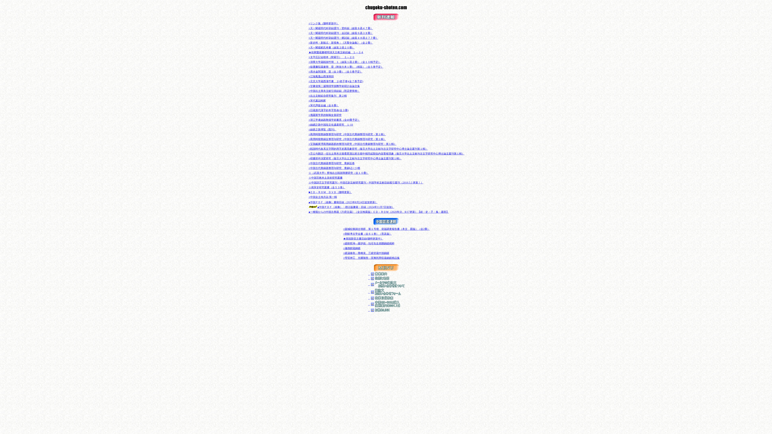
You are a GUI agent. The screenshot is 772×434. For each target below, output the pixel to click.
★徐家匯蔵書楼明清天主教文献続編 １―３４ (336, 52)
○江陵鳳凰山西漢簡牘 (321, 76)
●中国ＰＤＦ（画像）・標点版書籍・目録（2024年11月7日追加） (355, 207)
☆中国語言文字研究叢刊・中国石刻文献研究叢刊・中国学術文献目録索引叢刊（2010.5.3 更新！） (366, 182)
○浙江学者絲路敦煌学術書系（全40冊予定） (334, 119)
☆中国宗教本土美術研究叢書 (326, 177)
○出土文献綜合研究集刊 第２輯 (328, 95)
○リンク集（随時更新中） (324, 23)
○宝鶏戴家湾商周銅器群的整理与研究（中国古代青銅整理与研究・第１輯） (352, 143)
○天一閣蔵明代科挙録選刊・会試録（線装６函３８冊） (341, 33)
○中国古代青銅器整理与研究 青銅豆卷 (332, 163)
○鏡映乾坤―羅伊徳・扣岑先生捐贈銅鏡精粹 (368, 243)
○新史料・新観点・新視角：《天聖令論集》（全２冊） (341, 42)
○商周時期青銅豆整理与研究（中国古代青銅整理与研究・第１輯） (347, 139)
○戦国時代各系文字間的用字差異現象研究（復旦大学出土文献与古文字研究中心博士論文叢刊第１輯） (368, 148)
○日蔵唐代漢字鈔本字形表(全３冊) (328, 110)
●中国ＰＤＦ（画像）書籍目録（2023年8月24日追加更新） (343, 202)
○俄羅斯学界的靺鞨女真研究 (325, 115)
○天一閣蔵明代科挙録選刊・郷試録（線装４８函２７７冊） (343, 37)
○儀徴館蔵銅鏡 (351, 248)
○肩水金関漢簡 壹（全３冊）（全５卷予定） (335, 71)
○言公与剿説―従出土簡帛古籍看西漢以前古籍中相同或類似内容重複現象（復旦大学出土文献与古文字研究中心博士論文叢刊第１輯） (386, 153)
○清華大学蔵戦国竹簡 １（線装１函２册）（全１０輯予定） (345, 61)
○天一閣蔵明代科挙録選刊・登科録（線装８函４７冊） (341, 28)
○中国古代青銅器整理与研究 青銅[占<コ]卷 (334, 168)
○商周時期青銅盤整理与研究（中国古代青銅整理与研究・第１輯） (347, 134)
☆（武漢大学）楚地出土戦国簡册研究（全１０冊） (339, 172)
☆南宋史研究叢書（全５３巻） (327, 187)
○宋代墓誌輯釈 (317, 100)
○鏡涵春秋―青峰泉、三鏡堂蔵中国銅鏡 (366, 253)
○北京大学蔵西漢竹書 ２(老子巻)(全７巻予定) (336, 81)
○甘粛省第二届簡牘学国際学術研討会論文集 (334, 86)
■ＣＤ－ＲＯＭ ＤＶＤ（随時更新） (330, 192)
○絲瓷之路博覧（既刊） (322, 129)
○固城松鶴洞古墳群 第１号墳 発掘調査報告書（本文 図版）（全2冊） (386, 228)
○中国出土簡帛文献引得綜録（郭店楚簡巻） (334, 90)
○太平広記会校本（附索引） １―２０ (332, 57)
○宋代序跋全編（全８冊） (324, 105)
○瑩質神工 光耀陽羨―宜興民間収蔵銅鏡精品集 (371, 257)
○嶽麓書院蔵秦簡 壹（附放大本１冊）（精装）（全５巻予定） (346, 66)
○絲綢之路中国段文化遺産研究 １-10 (331, 124)
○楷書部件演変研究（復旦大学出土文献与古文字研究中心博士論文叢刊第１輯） (355, 158)
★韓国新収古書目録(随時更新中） (363, 238)
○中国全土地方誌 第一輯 (323, 197)
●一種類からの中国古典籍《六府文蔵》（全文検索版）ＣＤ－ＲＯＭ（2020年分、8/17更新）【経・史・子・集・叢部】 (379, 211)
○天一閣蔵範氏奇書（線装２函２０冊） (332, 47)
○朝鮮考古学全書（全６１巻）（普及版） (367, 233)
